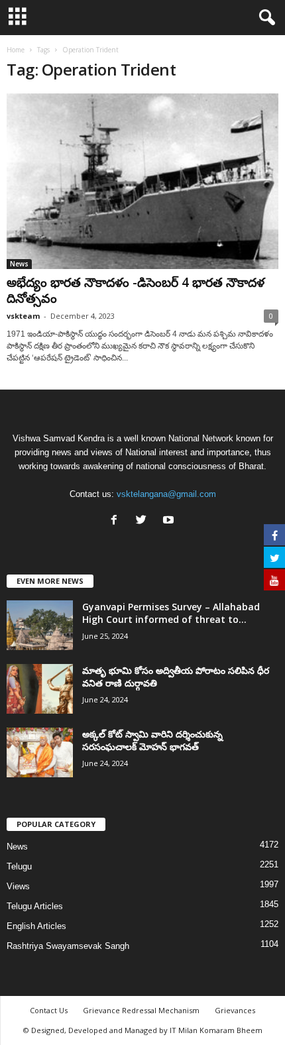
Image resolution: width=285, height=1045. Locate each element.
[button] (264, 17)
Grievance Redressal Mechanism (141, 1010)
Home (16, 49)
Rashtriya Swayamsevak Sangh (68, 946)
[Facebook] (117, 521)
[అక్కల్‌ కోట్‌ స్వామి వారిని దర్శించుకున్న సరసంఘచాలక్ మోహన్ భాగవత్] (40, 752)
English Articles (36, 926)
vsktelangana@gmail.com (166, 494)
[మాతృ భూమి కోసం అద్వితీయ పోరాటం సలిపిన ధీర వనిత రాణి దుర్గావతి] (40, 689)
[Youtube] (170, 521)
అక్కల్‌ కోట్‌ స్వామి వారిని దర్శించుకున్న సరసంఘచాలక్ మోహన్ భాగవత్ (152, 740)
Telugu (19, 866)
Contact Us (49, 1010)
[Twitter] (144, 521)
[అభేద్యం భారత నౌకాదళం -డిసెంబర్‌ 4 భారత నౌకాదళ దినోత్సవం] (142, 181)
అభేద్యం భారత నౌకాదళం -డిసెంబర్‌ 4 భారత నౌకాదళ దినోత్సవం (135, 290)
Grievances (235, 1010)
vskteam (23, 316)
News (19, 263)
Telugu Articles (35, 906)
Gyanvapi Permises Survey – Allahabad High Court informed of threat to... (171, 613)
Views (18, 886)
